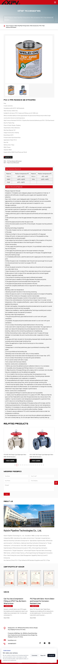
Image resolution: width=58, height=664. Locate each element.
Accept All (51, 655)
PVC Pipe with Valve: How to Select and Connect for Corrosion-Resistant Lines (17, 601)
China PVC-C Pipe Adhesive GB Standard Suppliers (25, 560)
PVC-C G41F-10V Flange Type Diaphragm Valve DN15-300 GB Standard (41, 455)
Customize (34, 655)
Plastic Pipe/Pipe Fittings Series (22, 17)
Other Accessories (35, 17)
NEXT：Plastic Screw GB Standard (11, 162)
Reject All (43, 655)
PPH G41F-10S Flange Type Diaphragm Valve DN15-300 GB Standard (15, 455)
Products (10, 17)
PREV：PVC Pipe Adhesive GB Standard (13, 161)
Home (5, 17)
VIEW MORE (10, 461)
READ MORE (7, 618)
